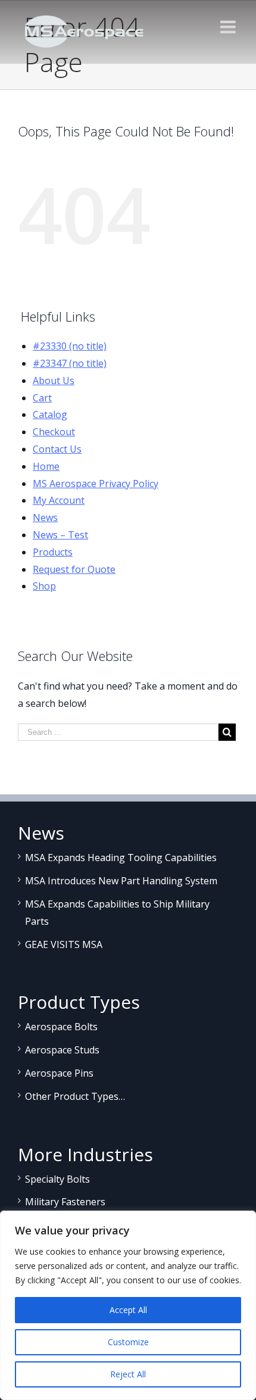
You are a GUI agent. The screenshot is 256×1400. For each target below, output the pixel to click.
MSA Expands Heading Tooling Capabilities (121, 857)
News (45, 517)
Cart (42, 397)
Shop (44, 586)
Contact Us (57, 449)
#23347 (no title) (70, 363)
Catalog (50, 414)
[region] (128, 1305)
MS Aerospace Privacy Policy (95, 483)
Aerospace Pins (59, 1073)
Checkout (54, 431)
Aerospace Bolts (61, 1026)
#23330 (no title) (70, 346)
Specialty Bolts (57, 1179)
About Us (53, 380)
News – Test (60, 534)
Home (46, 466)
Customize (128, 1342)
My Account (59, 500)
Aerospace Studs (62, 1049)
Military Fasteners (65, 1201)
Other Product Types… (75, 1096)
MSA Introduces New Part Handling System (121, 880)
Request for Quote (74, 569)
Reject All (128, 1374)
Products (53, 552)
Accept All (128, 1309)
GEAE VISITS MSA (63, 944)
